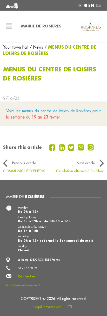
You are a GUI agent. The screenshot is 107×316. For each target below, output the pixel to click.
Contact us (27, 276)
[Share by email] (81, 147)
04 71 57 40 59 (27, 268)
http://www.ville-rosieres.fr (23, 285)
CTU (69, 307)
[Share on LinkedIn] (62, 147)
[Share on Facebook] (53, 147)
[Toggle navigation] (9, 26)
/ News (36, 47)
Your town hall (16, 47)
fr (80, 5)
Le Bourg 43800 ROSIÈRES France (39, 259)
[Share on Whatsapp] (90, 147)
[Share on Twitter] (72, 147)
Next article (86, 163)
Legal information (47, 307)
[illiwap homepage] (24, 5)
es (98, 5)
